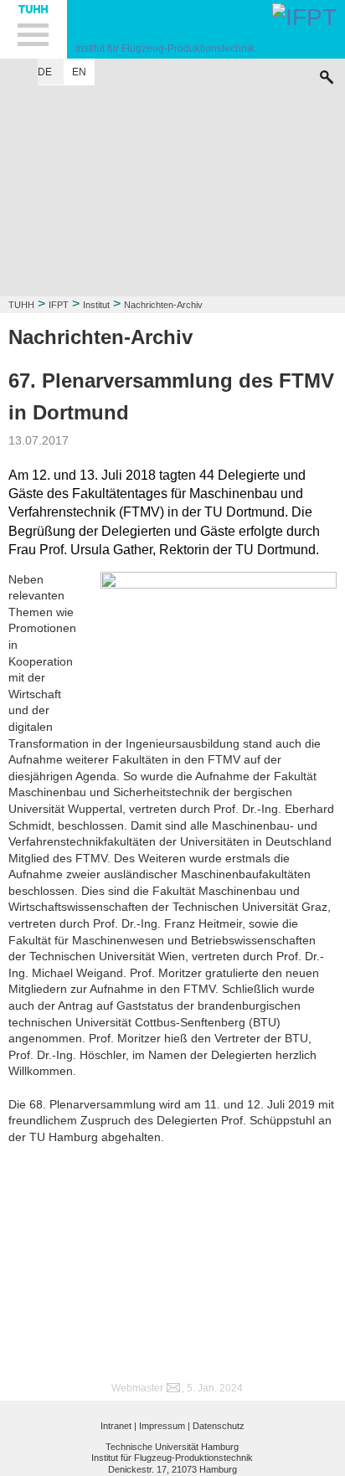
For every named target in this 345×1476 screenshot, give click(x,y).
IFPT (59, 305)
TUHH (21, 305)
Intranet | (118, 1426)
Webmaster (137, 1388)
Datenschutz (219, 1426)
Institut (96, 305)
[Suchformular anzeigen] (326, 73)
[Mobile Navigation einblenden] (33, 29)
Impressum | (164, 1426)
